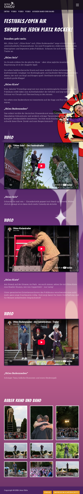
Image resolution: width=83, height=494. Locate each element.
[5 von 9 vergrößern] (50, 446)
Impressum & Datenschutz (66, 492)
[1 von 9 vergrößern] (24, 408)
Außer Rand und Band (43, 11)
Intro (6, 11)
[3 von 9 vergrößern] (76, 408)
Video (13, 11)
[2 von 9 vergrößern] (50, 408)
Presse (47, 492)
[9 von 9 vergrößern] (76, 464)
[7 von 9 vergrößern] (24, 464)
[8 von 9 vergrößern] (50, 464)
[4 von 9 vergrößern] (24, 446)
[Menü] (77, 4)
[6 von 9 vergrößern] (76, 446)
